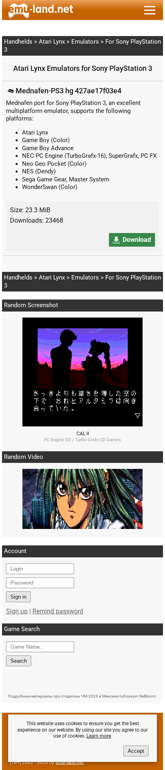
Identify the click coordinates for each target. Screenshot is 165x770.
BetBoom (147, 696)
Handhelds (18, 41)
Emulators (85, 41)
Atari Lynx (52, 41)
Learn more (99, 736)
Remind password (57, 611)
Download (137, 239)
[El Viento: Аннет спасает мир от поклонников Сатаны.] (82, 527)
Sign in (18, 597)
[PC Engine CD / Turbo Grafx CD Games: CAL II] (82, 424)
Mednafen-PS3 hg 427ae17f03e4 (68, 90)
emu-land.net (70, 762)
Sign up (17, 611)
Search (18, 661)
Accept (136, 751)
